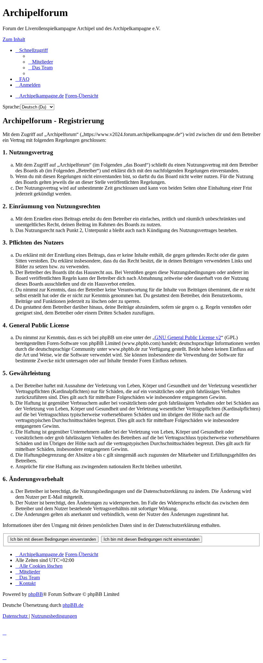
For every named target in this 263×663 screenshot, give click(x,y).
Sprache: (11, 106)
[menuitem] (40, 62)
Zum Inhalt (14, 39)
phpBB (35, 594)
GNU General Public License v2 (188, 337)
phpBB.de (73, 605)
